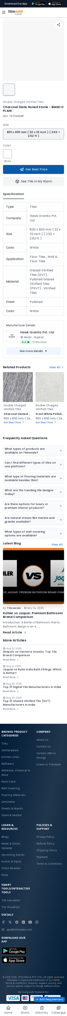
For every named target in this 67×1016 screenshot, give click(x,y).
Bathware (7, 763)
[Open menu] (3, 12)
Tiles (4, 743)
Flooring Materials (13, 795)
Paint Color (8, 781)
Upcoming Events (12, 854)
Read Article (12, 632)
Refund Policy (45, 843)
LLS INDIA (54, 980)
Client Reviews (11, 868)
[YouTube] (30, 922)
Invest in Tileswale (48, 764)
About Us (42, 739)
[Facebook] (3, 922)
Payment (42, 857)
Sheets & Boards (12, 808)
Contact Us (43, 746)
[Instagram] (37, 922)
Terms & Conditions (49, 863)
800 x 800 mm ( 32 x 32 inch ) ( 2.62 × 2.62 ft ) (33, 134)
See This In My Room (36, 181)
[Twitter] (10, 922)
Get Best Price (36, 169)
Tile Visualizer (10, 907)
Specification (13, 194)
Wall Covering (10, 788)
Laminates (8, 801)
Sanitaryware (10, 750)
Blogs (5, 837)
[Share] (58, 25)
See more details (31, 351)
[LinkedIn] (23, 922)
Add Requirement (51, 999)
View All (54, 367)
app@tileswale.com (19, 929)
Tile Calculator (10, 900)
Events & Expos (11, 861)
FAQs (4, 875)
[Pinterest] (17, 922)
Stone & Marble (11, 815)
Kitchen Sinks (10, 757)
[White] (7, 153)
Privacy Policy (45, 837)
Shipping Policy (46, 850)
